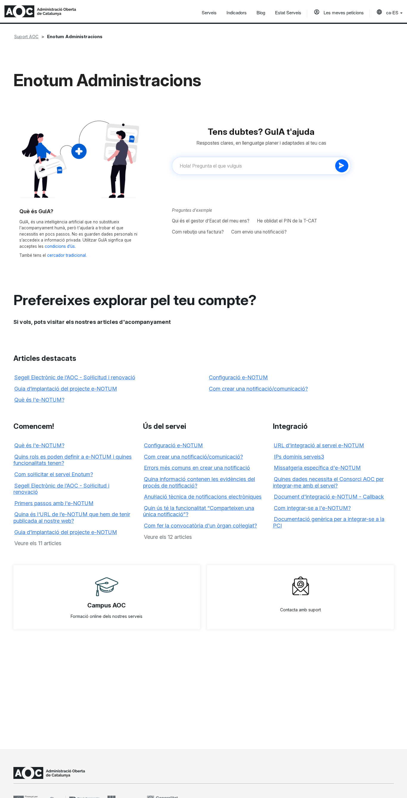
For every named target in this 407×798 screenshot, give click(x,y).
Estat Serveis (288, 12)
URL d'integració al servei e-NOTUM (319, 445)
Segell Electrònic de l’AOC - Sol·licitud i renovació (74, 377)
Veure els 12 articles (168, 537)
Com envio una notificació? (259, 232)
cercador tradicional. (67, 255)
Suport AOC (26, 36)
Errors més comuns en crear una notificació (197, 468)
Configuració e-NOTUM (238, 377)
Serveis (209, 12)
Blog (261, 12)
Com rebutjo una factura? (198, 232)
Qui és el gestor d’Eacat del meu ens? (210, 221)
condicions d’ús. (60, 246)
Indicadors (236, 12)
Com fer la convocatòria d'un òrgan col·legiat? (200, 525)
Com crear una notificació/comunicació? (258, 389)
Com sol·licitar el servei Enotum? (53, 474)
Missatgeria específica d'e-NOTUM (317, 468)
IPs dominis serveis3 (299, 457)
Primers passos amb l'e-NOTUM (54, 503)
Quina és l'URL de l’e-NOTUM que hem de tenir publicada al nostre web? (71, 517)
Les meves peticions (343, 12)
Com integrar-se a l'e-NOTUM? (312, 508)
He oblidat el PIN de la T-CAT (287, 221)
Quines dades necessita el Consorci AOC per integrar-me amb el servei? (328, 482)
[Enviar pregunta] (341, 165)
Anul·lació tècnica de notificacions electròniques (203, 497)
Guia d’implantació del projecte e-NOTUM (65, 389)
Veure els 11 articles (37, 543)
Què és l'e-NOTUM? (39, 400)
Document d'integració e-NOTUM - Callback (329, 497)
